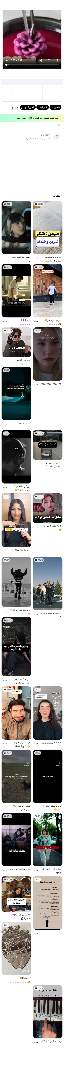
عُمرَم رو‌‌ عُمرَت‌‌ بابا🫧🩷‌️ (20, 612)
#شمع (15, 107)
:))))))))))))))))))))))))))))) (51, 383)
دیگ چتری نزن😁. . (22, 549)
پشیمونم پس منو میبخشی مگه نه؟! (53, 464)
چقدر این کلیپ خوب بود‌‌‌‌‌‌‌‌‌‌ (21, 259)
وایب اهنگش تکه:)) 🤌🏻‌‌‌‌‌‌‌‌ (51, 1041)
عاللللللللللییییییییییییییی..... (51, 742)
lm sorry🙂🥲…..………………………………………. (20, 980)
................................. (51, 932)
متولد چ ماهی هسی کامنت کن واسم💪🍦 (51, 259)
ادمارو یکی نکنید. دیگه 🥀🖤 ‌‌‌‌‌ (51, 871)
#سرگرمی (42, 107)
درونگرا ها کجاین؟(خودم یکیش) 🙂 (22, 488)
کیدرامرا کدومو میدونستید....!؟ (24, 361)
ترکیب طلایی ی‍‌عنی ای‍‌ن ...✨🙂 (51, 807)
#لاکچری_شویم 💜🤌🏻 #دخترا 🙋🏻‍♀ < (20, 916)
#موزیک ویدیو (27, 107)
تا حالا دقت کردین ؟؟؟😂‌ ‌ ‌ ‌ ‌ (51, 527)
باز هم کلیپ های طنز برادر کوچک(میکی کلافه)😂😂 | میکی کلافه (21, 744)
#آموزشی (55, 107)
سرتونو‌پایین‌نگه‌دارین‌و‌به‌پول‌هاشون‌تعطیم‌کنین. (20, 869)
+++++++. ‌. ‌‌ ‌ (24, 423)
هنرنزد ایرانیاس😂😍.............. (53, 322)
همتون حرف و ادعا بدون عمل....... (22, 807)
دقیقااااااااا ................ (25, 322)
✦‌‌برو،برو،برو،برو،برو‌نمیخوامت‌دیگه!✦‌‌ (51, 615)
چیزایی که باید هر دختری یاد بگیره (23, 681)
